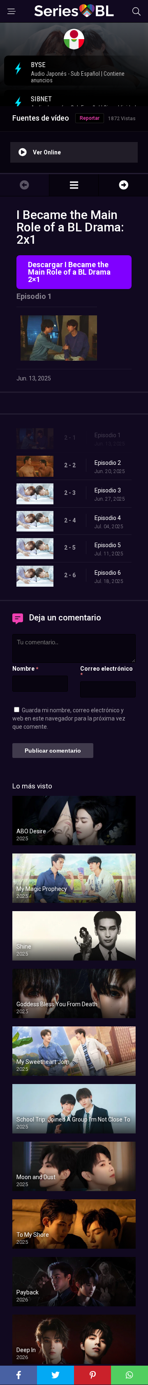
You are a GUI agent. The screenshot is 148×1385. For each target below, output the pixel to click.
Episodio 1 (108, 435)
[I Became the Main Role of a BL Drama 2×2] (123, 185)
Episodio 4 (108, 518)
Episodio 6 (108, 572)
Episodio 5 (108, 545)
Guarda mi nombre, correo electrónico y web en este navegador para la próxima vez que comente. (68, 718)
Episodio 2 (108, 462)
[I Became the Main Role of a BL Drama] (73, 185)
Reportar (89, 118)
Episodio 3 (108, 490)
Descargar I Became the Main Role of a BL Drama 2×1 (69, 272)
